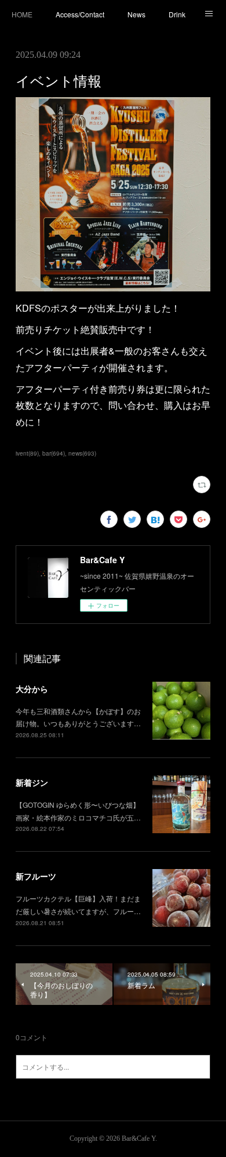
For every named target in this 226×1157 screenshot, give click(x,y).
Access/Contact (80, 14)
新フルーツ (36, 876)
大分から (32, 688)
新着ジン (32, 782)
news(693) (82, 453)
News (136, 14)
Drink (177, 14)
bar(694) (53, 453)
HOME (22, 14)
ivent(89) (27, 453)
